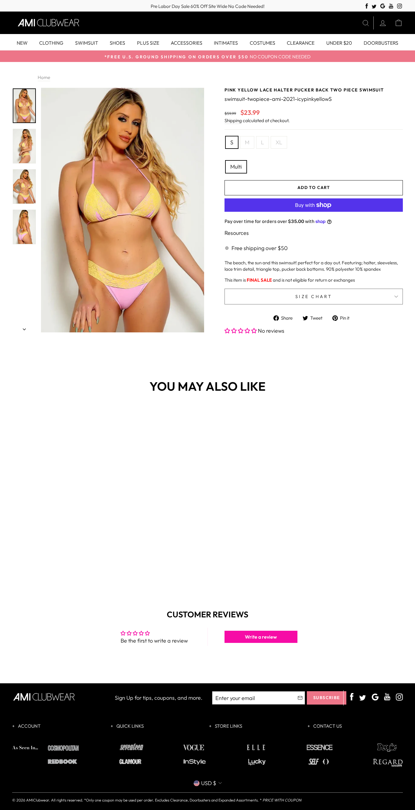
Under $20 (339, 43)
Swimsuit (86, 43)
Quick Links (129, 726)
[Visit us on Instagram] (399, 6)
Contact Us (327, 726)
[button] (241, 330)
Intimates (226, 43)
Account (29, 726)
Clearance (300, 43)
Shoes (117, 43)
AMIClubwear (37, 800)
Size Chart (313, 296)
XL (279, 142)
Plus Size (148, 43)
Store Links (228, 726)
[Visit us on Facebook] (366, 6)
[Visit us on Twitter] (374, 7)
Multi (236, 166)
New (22, 43)
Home (44, 77)
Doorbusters (381, 43)
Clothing (51, 43)
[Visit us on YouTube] (391, 6)
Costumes (262, 43)
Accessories (186, 43)
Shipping (233, 120)
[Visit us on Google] (382, 6)
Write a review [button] (261, 637)
